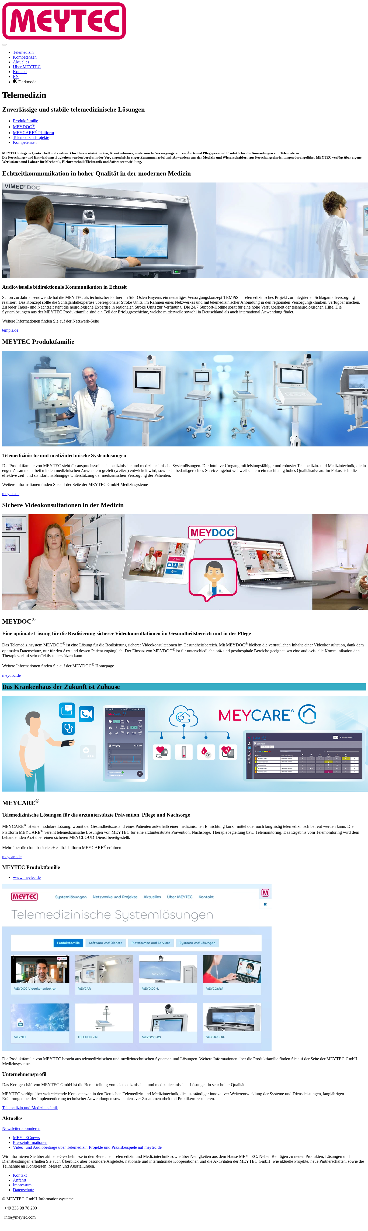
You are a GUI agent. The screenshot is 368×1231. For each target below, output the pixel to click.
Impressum (22, 1185)
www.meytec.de (27, 877)
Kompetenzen (25, 57)
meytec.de (10, 493)
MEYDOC (24, 126)
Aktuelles (21, 62)
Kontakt (20, 71)
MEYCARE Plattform (33, 132)
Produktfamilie (25, 121)
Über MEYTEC (27, 67)
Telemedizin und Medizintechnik (30, 1107)
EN (16, 76)
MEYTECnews (26, 1137)
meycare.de (12, 856)
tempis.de (10, 330)
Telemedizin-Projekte (31, 137)
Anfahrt (19, 1180)
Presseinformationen (30, 1142)
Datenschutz (23, 1189)
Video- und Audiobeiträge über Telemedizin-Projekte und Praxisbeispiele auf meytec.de (87, 1147)
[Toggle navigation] (4, 44)
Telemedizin (23, 52)
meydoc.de (11, 675)
